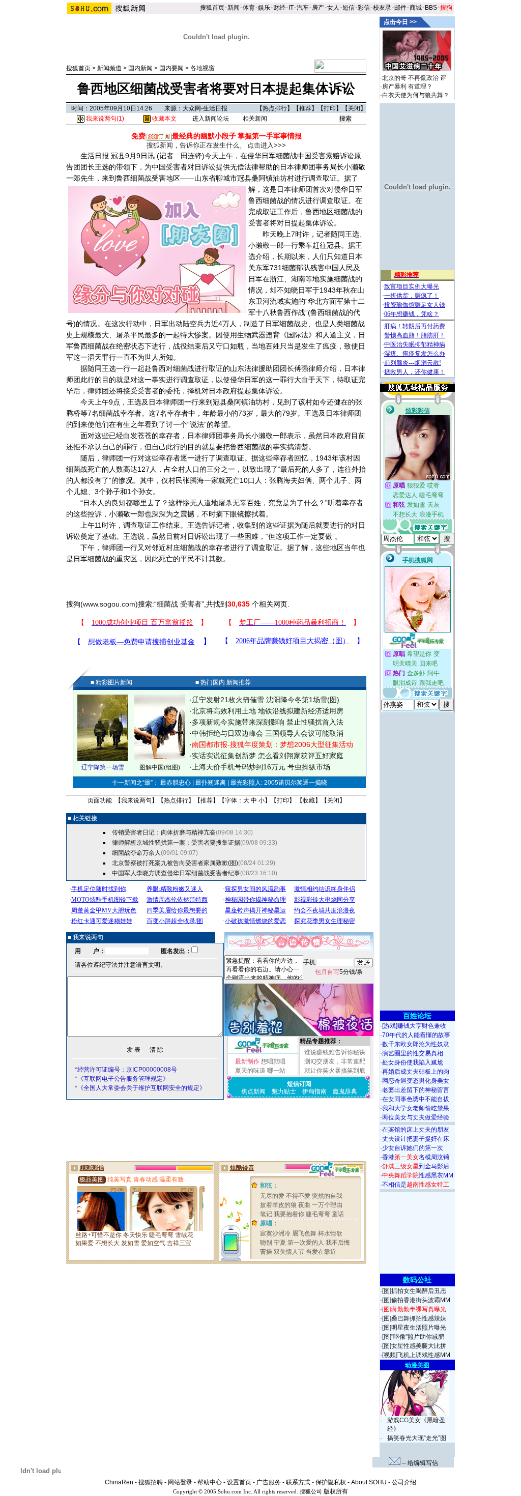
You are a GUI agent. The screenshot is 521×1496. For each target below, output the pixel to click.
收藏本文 (164, 118)
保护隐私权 (330, 1482)
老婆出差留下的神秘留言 (415, 1090)
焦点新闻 (253, 1091)
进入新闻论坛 (210, 118)
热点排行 (275, 108)
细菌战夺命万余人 (136, 852)
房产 (318, 7)
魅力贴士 (284, 1091)
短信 (348, 7)
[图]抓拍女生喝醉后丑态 (414, 1290)
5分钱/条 (339, 971)
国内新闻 (140, 68)
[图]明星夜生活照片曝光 (414, 1327)
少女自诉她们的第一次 (412, 1148)
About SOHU (369, 1482)
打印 (330, 108)
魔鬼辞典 (345, 1091)
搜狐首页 (212, 7)
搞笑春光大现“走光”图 (416, 1438)
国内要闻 (171, 68)
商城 (416, 7)
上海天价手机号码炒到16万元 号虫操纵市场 (261, 767)
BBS (431, 7)
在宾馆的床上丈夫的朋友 (415, 1129)
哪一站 (276, 1070)
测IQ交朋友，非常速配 (334, 1061)
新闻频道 (109, 68)
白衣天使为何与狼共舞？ (415, 95)
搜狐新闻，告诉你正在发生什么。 (196, 145)
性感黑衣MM (417, 1175)
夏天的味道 (250, 1070)
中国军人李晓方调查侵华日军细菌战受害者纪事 (176, 873)
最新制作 (247, 1061)
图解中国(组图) (159, 767)
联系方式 (298, 1482)
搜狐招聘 (150, 1482)
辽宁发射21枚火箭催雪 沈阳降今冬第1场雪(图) (265, 700)
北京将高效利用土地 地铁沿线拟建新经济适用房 (267, 711)
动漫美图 (417, 1365)
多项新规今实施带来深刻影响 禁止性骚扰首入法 (267, 722)
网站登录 (180, 1482)
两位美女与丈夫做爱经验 (415, 1117)
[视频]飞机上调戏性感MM (416, 1355)
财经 (279, 7)
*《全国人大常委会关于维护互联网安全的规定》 (140, 1087)
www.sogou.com (109, 604)
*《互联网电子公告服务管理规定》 (122, 1078)
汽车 (303, 7)
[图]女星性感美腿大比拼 (414, 1345)
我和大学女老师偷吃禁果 (415, 1108)
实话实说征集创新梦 (224, 756)
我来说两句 (136, 800)
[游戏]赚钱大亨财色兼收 (414, 1025)
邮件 (400, 7)
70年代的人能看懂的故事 (416, 1035)
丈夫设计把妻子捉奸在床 (415, 1138)
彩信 (364, 7)
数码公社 (417, 1280)
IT (291, 7)
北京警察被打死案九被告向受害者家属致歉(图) (175, 863)
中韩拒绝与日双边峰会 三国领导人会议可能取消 (267, 733)
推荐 (305, 108)
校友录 (382, 7)
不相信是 (415, 1184)
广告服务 (268, 1482)
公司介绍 (404, 1482)
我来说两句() (104, 118)
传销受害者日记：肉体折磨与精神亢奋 (164, 832)
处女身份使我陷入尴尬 (412, 1062)
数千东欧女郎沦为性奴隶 (415, 1044)
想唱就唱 (273, 1061)
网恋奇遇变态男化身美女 (415, 1080)
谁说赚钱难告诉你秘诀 (334, 1052)
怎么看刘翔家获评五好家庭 (300, 756)
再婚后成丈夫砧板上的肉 (415, 1071)
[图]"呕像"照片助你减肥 (413, 1336)
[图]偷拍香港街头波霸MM (416, 1300)
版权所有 (336, 1491)
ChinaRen (119, 1482)
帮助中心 (209, 1482)
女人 (333, 7)
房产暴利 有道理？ (407, 86)
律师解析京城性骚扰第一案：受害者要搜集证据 (176, 842)
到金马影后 (415, 1166)
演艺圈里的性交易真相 (412, 1053)
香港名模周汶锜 (415, 1157)
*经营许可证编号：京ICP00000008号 (126, 1069)
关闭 (354, 108)
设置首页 (239, 1482)
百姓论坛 (417, 1016)
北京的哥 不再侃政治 (410, 77)
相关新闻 (255, 118)
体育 (249, 7)
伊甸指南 (314, 1091)
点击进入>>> (266, 145)
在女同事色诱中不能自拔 (415, 1099)
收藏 (309, 800)
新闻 (233, 7)
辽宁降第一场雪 (102, 767)
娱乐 (264, 7)
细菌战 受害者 (179, 604)
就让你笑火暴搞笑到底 (334, 1070)
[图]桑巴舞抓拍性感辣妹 (414, 1318)
